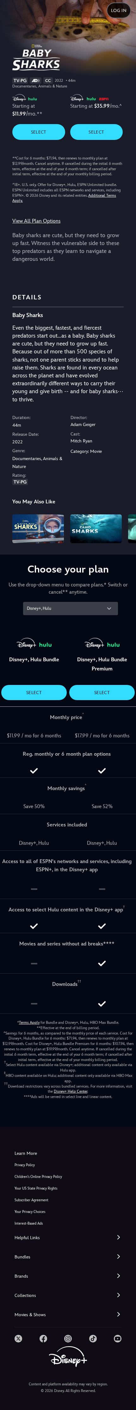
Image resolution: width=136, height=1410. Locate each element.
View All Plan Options (36, 221)
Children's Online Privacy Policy (38, 1177)
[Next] (125, 528)
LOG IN (119, 10)
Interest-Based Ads (29, 1223)
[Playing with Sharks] (38, 528)
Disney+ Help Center (70, 1091)
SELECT (38, 132)
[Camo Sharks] (96, 528)
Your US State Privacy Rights (36, 1188)
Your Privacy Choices (30, 1212)
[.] (18, 1338)
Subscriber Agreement (31, 1200)
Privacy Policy (25, 1165)
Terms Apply (29, 1022)
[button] (68, 1237)
